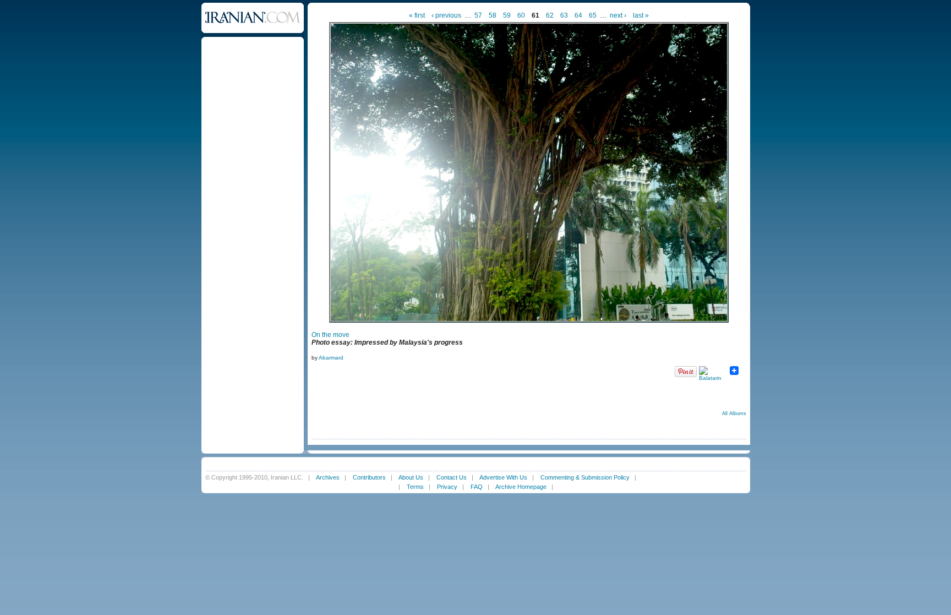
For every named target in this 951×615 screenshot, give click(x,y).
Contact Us (451, 477)
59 (507, 15)
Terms (415, 486)
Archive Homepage (520, 486)
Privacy (447, 486)
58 (492, 15)
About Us (410, 477)
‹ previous (446, 15)
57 (478, 15)
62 (550, 15)
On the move (330, 335)
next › (618, 15)
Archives (328, 477)
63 (564, 15)
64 (578, 15)
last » (641, 15)
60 (521, 15)
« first (417, 15)
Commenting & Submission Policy (585, 477)
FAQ (477, 486)
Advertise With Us (503, 477)
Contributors (369, 477)
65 (593, 15)
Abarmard (331, 358)
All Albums (734, 413)
